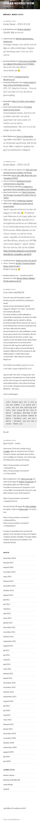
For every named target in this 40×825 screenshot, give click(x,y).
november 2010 (9, 687)
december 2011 (9, 627)
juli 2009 (6, 757)
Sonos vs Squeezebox (25, 136)
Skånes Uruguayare (26, 482)
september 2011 (9, 641)
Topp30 (6, 789)
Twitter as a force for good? (26, 261)
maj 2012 (6, 609)
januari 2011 (7, 678)
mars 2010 (7, 720)
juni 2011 (6, 655)
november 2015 (9, 572)
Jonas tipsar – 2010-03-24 (16, 24)
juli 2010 (6, 706)
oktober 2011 (8, 637)
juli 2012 (6, 600)
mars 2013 (7, 577)
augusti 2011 (8, 646)
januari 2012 (7, 623)
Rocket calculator (24, 29)
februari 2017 (8, 563)
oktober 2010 (8, 692)
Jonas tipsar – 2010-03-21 (16, 164)
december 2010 (9, 683)
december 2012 (9, 586)
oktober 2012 (8, 590)
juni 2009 (6, 761)
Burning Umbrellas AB (11, 780)
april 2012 (7, 614)
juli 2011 (6, 650)
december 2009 (9, 734)
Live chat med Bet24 (13, 292)
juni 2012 (6, 604)
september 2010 (9, 697)
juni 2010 (6, 710)
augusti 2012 (8, 595)
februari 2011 (8, 674)
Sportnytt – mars (11, 443)
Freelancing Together (25, 201)
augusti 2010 (8, 701)
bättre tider (23, 509)
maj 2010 (6, 715)
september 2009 (10, 747)
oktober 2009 (8, 743)
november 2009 (9, 738)
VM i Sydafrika (30, 506)
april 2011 (7, 664)
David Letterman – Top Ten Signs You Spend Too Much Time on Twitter (19, 195)
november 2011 (9, 632)
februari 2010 (8, 724)
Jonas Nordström (18, 3)
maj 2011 (6, 660)
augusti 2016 (8, 567)
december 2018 (9, 558)
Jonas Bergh (8, 785)
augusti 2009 (8, 752)
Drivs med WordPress (11, 819)
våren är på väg (26, 479)
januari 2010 (8, 729)
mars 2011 (7, 669)
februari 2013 (8, 581)
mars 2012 (7, 618)
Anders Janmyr (9, 775)
